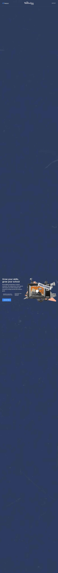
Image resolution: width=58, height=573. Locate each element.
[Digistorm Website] (5, 3)
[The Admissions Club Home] (29, 3)
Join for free (6, 299)
